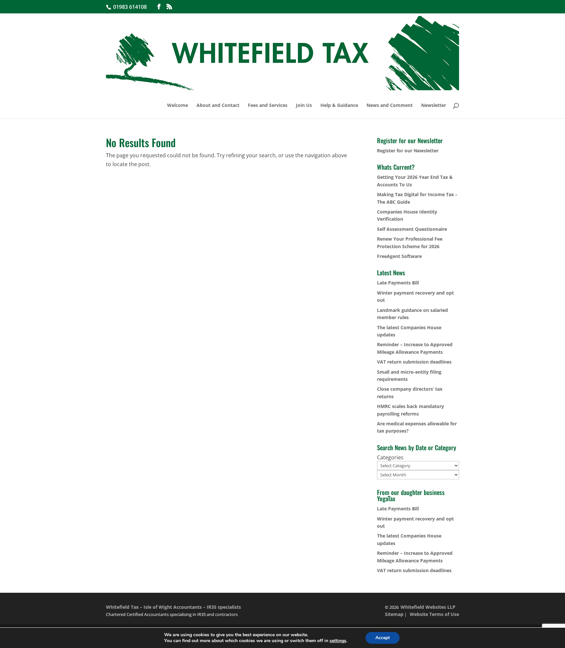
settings (338, 641)
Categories (390, 457)
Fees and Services (267, 105)
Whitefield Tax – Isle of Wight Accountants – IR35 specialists (173, 607)
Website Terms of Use (434, 614)
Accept (382, 638)
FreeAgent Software (399, 256)
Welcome (177, 105)
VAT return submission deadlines (414, 362)
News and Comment (390, 105)
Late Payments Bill (398, 283)
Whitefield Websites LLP (428, 607)
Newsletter (433, 105)
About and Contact (218, 105)
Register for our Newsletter (407, 150)
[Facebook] (159, 6)
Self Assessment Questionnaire (412, 229)
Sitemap (394, 614)
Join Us (304, 105)
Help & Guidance (339, 105)
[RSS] (169, 6)
